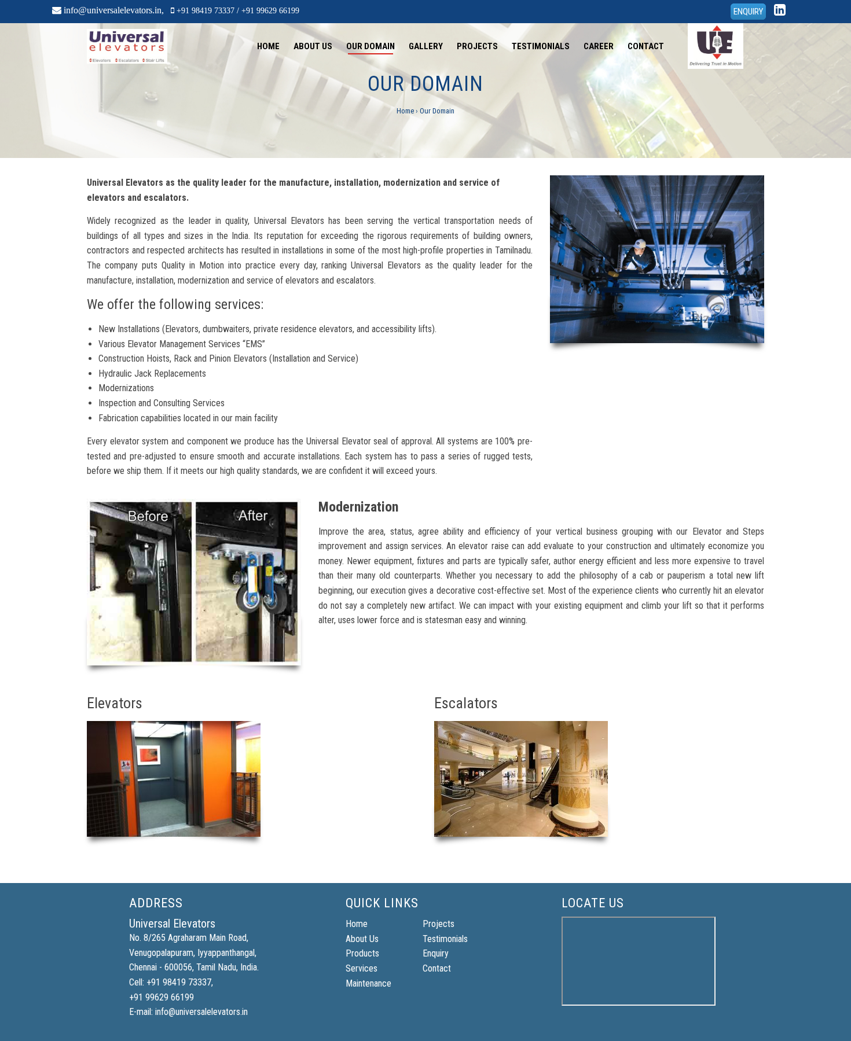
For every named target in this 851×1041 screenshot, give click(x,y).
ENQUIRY (748, 11)
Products (362, 953)
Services (361, 968)
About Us (313, 46)
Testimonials (541, 46)
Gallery (426, 46)
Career (599, 46)
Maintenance (368, 983)
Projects (477, 46)
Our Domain (370, 46)
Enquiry (436, 953)
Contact (646, 46)
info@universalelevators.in (113, 10)
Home (268, 46)
